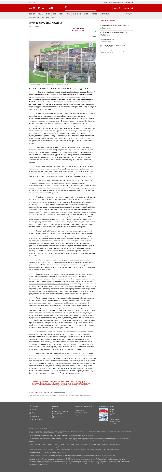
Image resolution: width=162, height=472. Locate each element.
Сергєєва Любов (78, 31)
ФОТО (110, 3)
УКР (34, 3)
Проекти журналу (114, 419)
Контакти (55, 406)
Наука (68, 14)
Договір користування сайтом (83, 406)
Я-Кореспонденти (34, 18)
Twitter (34, 409)
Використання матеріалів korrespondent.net (60, 412)
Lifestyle (94, 14)
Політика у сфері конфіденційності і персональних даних (81, 410)
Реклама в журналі (115, 421)
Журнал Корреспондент (106, 406)
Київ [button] (30, 8)
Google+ (34, 413)
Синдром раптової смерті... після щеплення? (115, 51)
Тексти (42, 18)
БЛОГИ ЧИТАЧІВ (105, 14)
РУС (30, 3)
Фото (47, 18)
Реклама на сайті (57, 409)
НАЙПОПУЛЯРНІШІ (118, 3)
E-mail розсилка (37, 419)
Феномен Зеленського (107, 40)
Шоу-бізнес (77, 14)
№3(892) (112, 409)
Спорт (86, 14)
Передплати (113, 423)
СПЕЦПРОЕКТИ (129, 3)
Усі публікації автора (107, 21)
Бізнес (61, 14)
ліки (63, 392)
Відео (52, 18)
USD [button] (43, 8)
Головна (32, 14)
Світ (54, 14)
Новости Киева (38, 392)
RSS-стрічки (35, 416)
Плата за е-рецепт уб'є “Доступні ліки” (112, 45)
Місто (48, 14)
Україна (40, 14)
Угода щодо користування (82, 415)
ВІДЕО (105, 3)
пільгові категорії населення (54, 392)
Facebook (35, 406)
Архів (111, 417)
